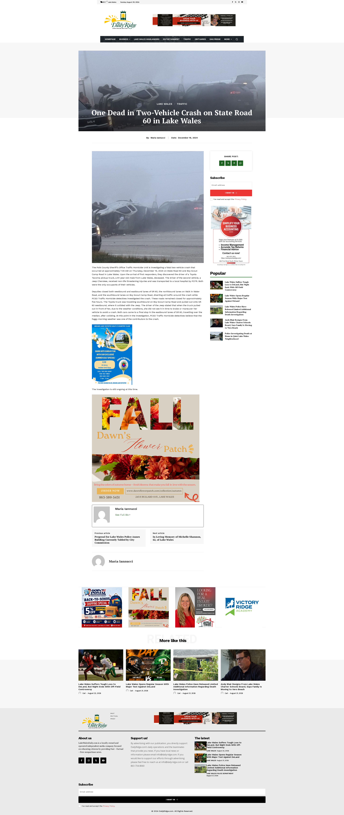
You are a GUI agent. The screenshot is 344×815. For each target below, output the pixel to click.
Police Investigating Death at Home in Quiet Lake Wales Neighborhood (238, 336)
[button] (237, 39)
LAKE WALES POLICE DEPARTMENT (220, 771)
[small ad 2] (102, 604)
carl (84, 690)
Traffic (182, 104)
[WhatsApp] (240, 163)
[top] (194, 20)
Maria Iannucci (158, 138)
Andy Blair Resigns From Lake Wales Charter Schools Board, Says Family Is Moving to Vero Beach (238, 324)
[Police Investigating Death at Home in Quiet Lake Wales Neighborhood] (216, 336)
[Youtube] (242, 2)
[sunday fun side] (148, 354)
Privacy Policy (240, 199)
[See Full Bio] (130, 512)
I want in (229, 193)
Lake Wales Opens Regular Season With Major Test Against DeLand (237, 298)
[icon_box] (143, 2)
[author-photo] (80, 690)
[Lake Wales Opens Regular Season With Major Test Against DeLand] (216, 298)
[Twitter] (235, 2)
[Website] (239, 2)
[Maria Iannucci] (98, 558)
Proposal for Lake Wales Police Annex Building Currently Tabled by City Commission (117, 537)
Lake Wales (164, 104)
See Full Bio (122, 512)
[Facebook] (232, 2)
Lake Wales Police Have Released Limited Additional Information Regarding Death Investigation (238, 310)
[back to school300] (148, 414)
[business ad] (231, 236)
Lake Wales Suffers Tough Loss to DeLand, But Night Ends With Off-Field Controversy (237, 286)
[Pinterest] (234, 163)
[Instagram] (89, 758)
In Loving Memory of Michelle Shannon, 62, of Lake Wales (177, 535)
